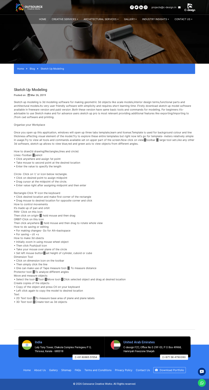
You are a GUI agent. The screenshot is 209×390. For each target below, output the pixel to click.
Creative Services (64, 19)
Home (42, 19)
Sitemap (66, 370)
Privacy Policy (123, 370)
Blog (32, 68)
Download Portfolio (171, 370)
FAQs (78, 370)
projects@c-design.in (164, 7)
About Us (40, 370)
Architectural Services (100, 19)
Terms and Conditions (98, 370)
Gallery (129, 19)
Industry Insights (154, 19)
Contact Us (182, 19)
